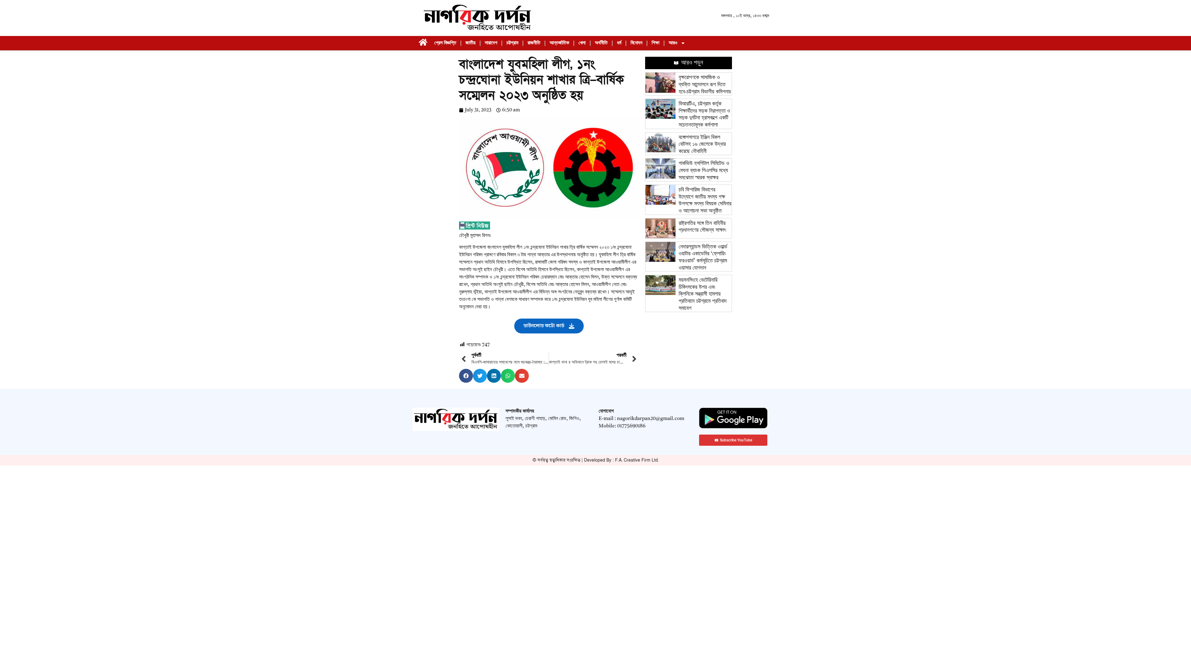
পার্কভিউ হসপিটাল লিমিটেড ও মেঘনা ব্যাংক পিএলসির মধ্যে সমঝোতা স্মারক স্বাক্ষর (704, 170)
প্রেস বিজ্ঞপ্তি (445, 43)
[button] (466, 376)
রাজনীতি (534, 43)
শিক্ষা (655, 43)
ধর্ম (619, 43)
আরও (673, 43)
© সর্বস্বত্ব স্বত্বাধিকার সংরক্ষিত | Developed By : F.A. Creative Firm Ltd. (596, 460)
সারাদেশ (491, 43)
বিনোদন (636, 43)
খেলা (582, 43)
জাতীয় (470, 43)
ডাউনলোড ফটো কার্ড (544, 326)
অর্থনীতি (601, 43)
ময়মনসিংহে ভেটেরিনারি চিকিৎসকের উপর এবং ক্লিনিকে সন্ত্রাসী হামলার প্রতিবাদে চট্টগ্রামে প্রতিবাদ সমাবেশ (703, 294)
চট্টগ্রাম (512, 43)
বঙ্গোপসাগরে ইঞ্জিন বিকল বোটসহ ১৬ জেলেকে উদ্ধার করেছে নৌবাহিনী (702, 144)
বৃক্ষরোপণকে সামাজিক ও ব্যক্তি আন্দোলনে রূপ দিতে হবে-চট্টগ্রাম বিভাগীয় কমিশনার (705, 84)
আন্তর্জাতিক (559, 43)
